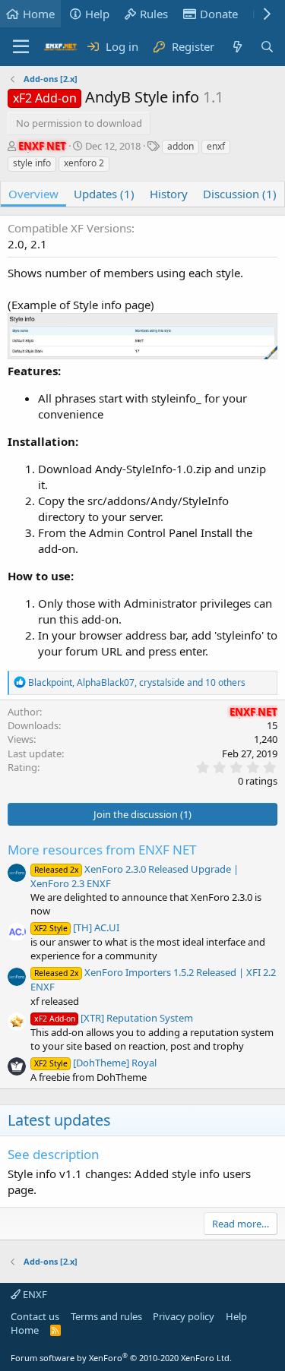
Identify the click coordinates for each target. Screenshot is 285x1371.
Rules (154, 13)
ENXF (34, 1294)
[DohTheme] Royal (95, 1062)
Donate (219, 13)
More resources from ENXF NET (102, 849)
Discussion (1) (240, 193)
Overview (33, 193)
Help (97, 13)
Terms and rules (106, 1316)
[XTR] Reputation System (113, 1018)
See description (54, 1154)
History (169, 193)
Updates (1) (104, 193)
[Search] (267, 47)
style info (32, 162)
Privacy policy (183, 1316)
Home (39, 13)
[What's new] (237, 47)
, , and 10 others (136, 682)
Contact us (35, 1316)
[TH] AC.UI (76, 927)
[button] (21, 47)
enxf (216, 146)
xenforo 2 (84, 162)
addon (180, 146)
